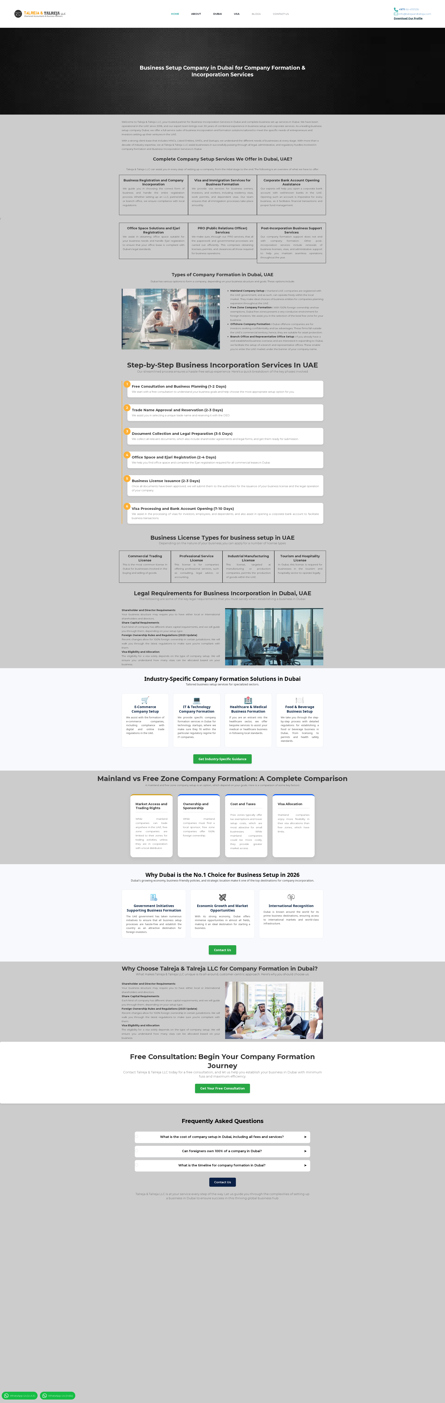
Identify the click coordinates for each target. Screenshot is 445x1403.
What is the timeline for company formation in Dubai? (242, 1165)
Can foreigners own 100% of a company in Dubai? (244, 1151)
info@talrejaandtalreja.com (415, 13)
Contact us (281, 13)
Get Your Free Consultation (222, 1088)
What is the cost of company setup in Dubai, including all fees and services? (233, 1137)
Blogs (256, 13)
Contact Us (222, 950)
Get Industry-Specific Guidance (222, 759)
